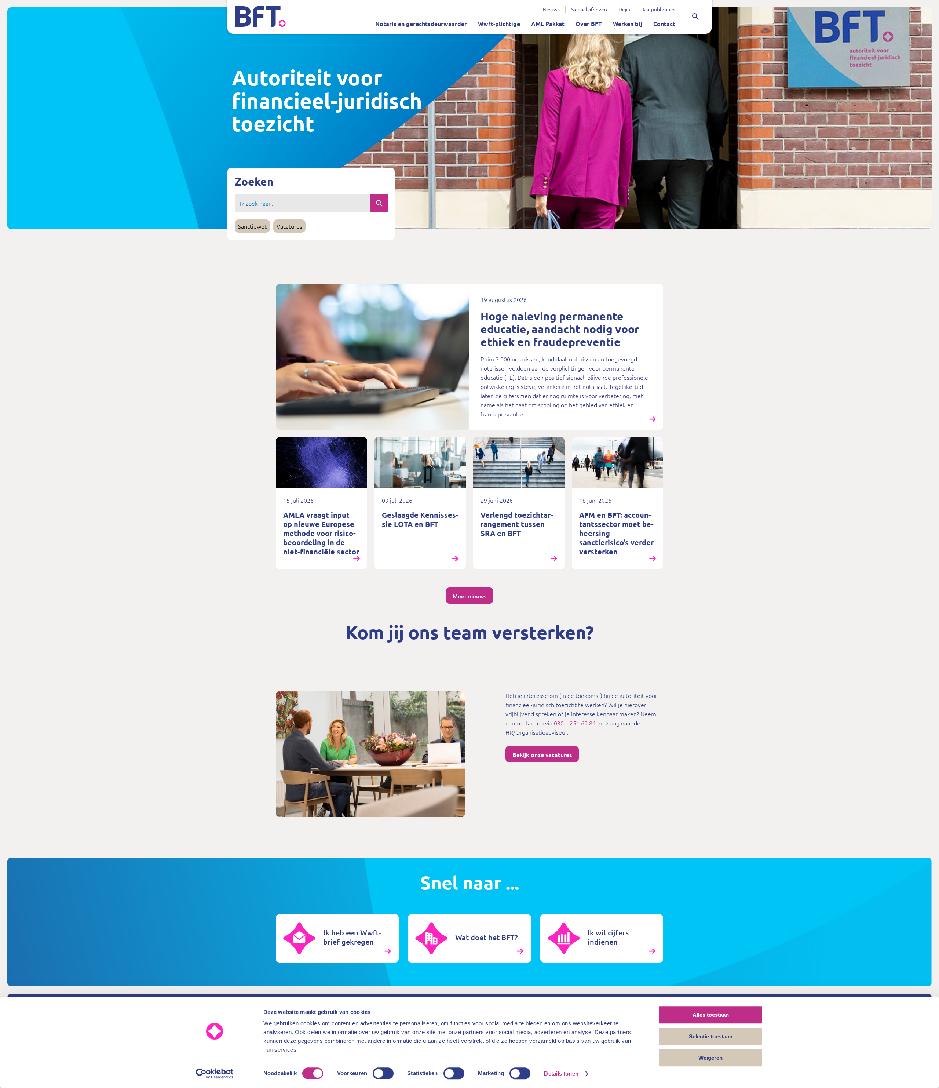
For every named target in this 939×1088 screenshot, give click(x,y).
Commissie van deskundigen (494, 6)
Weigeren (710, 1058)
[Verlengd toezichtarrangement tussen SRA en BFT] (519, 503)
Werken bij (627, 24)
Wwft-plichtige (499, 24)
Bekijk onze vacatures (542, 754)
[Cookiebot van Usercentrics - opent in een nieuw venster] (215, 1073)
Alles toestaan (711, 1015)
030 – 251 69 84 (575, 723)
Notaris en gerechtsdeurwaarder (421, 24)
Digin (624, 9)
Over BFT (589, 24)
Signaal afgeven (589, 9)
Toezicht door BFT (372, 6)
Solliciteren (499, 6)
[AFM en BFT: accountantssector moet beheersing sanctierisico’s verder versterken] (617, 503)
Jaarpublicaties (658, 9)
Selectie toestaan (710, 1036)
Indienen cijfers (426, 6)
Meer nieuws (469, 596)
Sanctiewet (511, 6)
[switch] (383, 1073)
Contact (664, 24)
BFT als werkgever (450, 6)
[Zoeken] (695, 16)
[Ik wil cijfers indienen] (602, 938)
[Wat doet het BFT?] (469, 938)
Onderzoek (471, 6)
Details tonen (561, 1073)
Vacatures (289, 226)
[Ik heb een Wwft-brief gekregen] (337, 938)
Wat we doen (385, 6)
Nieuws (551, 9)
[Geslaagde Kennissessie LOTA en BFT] (420, 503)
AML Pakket (548, 24)
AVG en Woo (429, 6)
